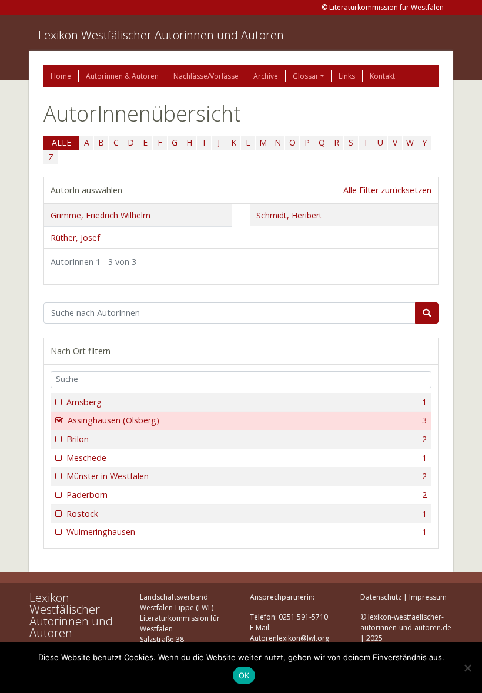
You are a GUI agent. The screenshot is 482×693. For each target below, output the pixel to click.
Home (61, 76)
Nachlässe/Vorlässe (206, 76)
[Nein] (467, 668)
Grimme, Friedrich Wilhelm (100, 215)
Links (347, 76)
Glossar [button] (306, 76)
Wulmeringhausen (246, 531)
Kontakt (382, 76)
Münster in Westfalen (246, 476)
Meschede (246, 457)
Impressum (428, 597)
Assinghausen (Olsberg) (247, 420)
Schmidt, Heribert (289, 215)
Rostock (246, 513)
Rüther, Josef (75, 237)
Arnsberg (246, 402)
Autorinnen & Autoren (122, 76)
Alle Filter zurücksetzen (387, 190)
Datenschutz (380, 597)
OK (244, 675)
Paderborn (246, 494)
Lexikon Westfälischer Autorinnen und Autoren (161, 35)
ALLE (61, 142)
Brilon (246, 439)
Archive (265, 76)
